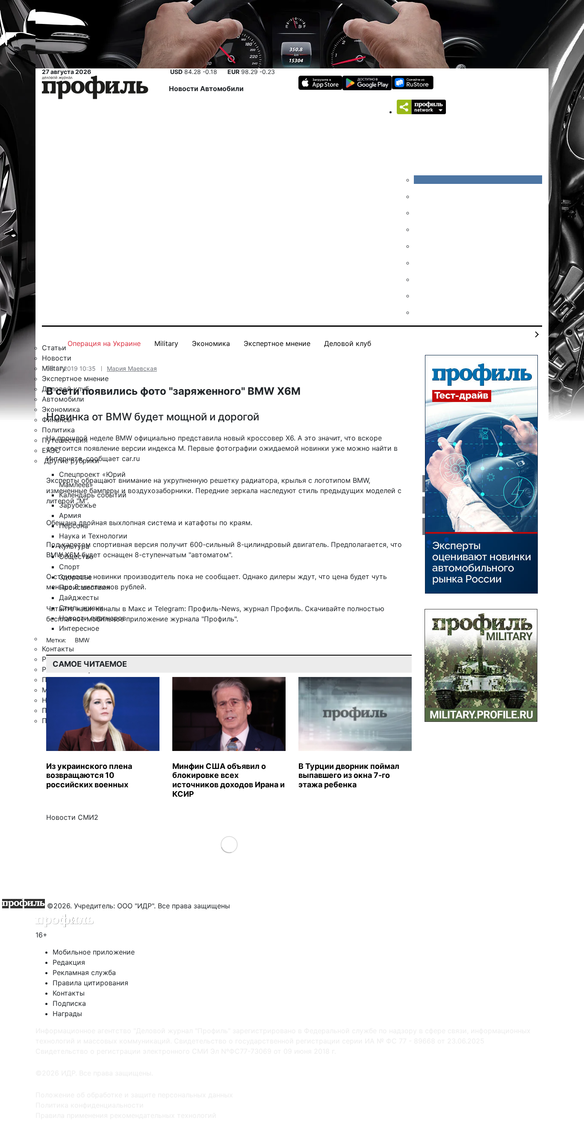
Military (166, 343)
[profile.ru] (420, 295)
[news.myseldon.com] (420, 246)
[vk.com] (478, 179)
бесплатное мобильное (85, 619)
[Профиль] (95, 89)
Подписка (69, 1003)
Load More (228, 844)
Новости (184, 88)
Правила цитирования (90, 982)
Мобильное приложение (94, 952)
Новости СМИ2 (72, 817)
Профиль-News (213, 608)
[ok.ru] (420, 196)
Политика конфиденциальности (89, 1105)
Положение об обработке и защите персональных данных (134, 1095)
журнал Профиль (272, 608)
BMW (82, 640)
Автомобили (222, 88)
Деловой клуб (347, 343)
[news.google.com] (420, 262)
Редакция (69, 962)
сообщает (103, 458)
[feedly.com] (420, 279)
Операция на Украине (104, 343)
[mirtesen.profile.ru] (420, 229)
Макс (137, 608)
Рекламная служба (84, 972)
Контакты (69, 993)
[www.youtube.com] (420, 212)
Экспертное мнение (277, 343)
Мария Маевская (132, 368)
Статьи (54, 347)
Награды (67, 1013)
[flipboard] (420, 312)
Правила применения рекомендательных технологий (125, 1115)
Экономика (211, 343)
